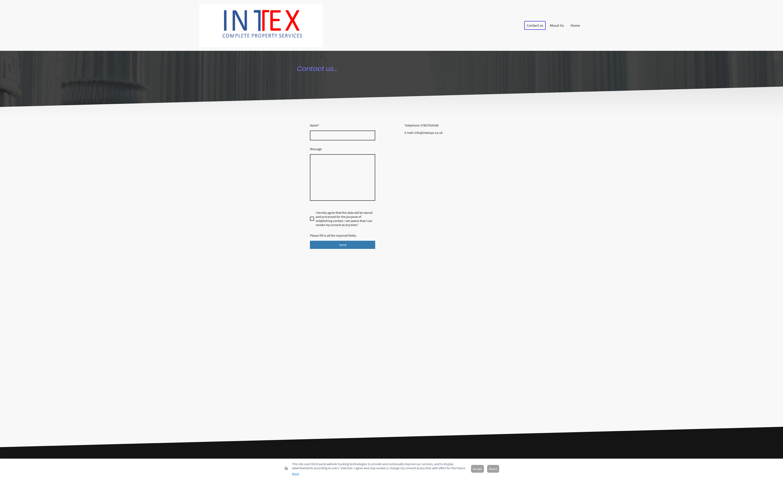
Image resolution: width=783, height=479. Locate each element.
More (295, 474)
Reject (493, 469)
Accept (477, 469)
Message (316, 149)
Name (314, 125)
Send (342, 245)
